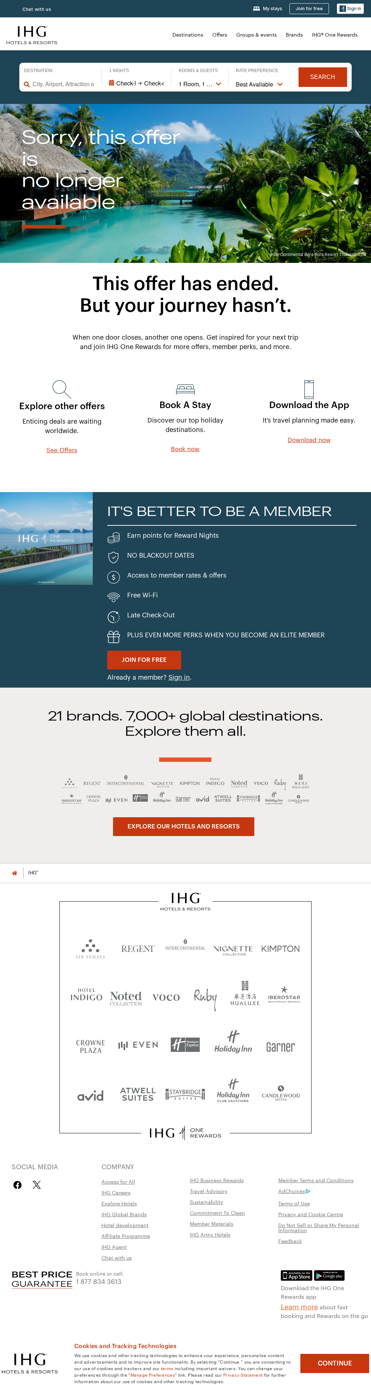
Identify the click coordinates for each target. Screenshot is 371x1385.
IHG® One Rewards (335, 34)
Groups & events (256, 34)
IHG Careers (115, 1192)
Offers (219, 34)
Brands (294, 34)
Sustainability (206, 1201)
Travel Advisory (209, 1191)
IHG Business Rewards (217, 1180)
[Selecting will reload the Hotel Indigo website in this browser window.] (87, 996)
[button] (350, 9)
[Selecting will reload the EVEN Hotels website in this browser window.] (138, 1044)
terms (167, 1368)
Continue (335, 1363)
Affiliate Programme (125, 1235)
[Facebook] (19, 1185)
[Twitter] (37, 1185)
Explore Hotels (119, 1203)
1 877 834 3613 (98, 1281)
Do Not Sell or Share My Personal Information (318, 1227)
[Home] (14, 872)
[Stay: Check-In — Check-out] (136, 83)
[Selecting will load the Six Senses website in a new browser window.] (90, 947)
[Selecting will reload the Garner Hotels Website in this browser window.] (280, 1044)
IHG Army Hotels (210, 1234)
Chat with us (116, 1257)
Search (322, 77)
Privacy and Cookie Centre (310, 1214)
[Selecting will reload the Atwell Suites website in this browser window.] (138, 1093)
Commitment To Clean (217, 1212)
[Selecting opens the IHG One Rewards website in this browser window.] (185, 1133)
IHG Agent (114, 1246)
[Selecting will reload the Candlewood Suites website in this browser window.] (280, 1093)
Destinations (187, 34)
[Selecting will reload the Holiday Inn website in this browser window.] (233, 1044)
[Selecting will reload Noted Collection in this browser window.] (126, 996)
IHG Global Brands (124, 1214)
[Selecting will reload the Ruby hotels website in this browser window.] (205, 996)
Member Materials (211, 1223)
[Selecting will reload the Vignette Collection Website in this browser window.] (233, 947)
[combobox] (63, 84)
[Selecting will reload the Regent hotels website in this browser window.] (138, 947)
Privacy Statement (243, 1374)
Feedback (290, 1241)
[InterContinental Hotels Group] (32, 34)
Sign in (179, 677)
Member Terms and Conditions (316, 1180)
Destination (38, 70)
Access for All (118, 1181)
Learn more (299, 1306)
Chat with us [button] (36, 9)
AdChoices (291, 1191)
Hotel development (125, 1225)
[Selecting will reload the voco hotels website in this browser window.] (166, 996)
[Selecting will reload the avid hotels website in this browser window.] (90, 1093)
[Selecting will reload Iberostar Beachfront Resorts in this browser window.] (284, 996)
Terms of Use (294, 1203)
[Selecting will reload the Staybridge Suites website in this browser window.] (185, 1093)
